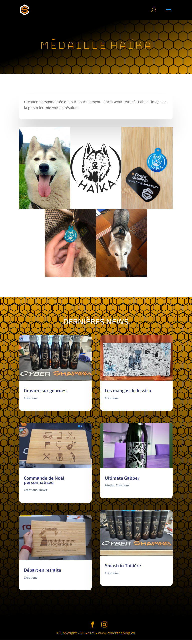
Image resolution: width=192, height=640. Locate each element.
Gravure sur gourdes (45, 390)
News (43, 489)
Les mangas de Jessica (128, 390)
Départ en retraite (42, 570)
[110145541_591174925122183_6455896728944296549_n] (70, 277)
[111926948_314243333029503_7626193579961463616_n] (121, 277)
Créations (31, 398)
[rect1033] (147, 209)
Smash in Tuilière (123, 565)
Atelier (109, 485)
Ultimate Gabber (122, 477)
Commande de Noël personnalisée (44, 480)
